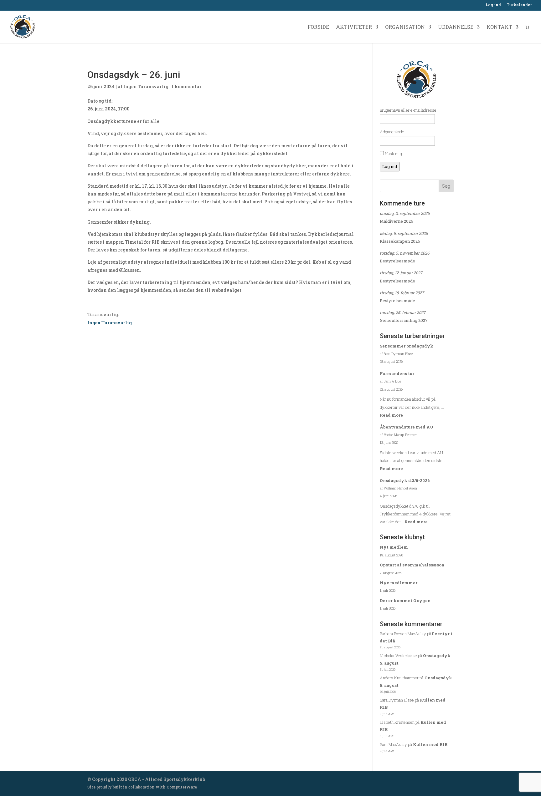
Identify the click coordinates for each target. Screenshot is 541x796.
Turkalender (519, 5)
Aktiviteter (354, 27)
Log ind (493, 5)
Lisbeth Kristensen (397, 722)
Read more (391, 415)
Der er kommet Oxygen (405, 600)
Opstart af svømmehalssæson (412, 565)
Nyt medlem (394, 547)
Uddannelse (455, 27)
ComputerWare (182, 786)
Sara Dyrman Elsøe (397, 700)
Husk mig (393, 153)
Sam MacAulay (393, 744)
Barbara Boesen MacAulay (403, 633)
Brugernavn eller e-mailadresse (408, 110)
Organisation (405, 27)
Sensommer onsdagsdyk (406, 346)
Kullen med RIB (430, 744)
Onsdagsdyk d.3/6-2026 (405, 480)
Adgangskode (392, 131)
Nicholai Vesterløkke (398, 655)
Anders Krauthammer (399, 678)
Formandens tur (397, 373)
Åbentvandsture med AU (406, 427)
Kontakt (499, 27)
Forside (318, 27)
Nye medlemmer (398, 583)
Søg (446, 186)
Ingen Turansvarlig (145, 86)
